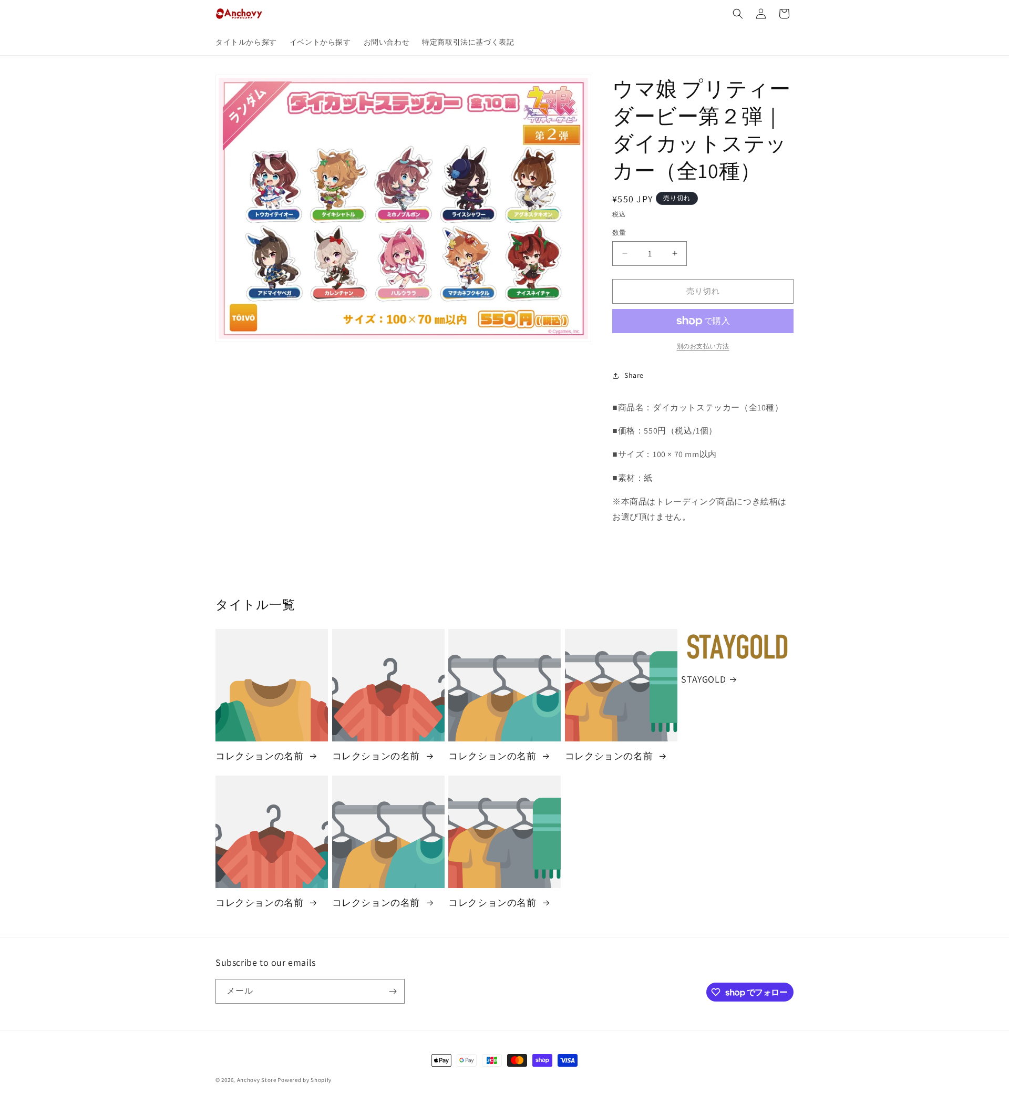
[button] (737, 13)
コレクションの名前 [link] (260, 756)
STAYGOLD (703, 679)
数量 (619, 232)
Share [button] (634, 375)
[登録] (392, 991)
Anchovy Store (256, 1080)
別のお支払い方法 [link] (703, 346)
